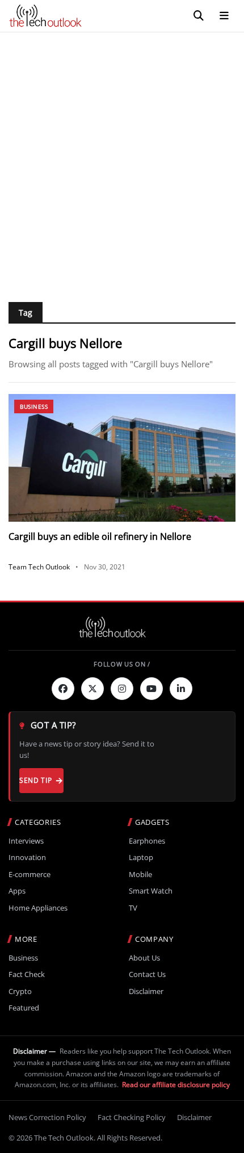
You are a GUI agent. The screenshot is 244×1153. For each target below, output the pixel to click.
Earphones (147, 841)
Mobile (140, 874)
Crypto (20, 991)
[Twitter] (92, 688)
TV (133, 908)
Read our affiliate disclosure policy (176, 1084)
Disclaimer (146, 991)
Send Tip (35, 780)
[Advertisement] (122, 160)
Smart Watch (151, 891)
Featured (24, 1008)
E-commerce (30, 874)
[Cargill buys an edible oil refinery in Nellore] (122, 458)
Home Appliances (38, 908)
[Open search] (198, 16)
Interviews (26, 841)
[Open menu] (224, 16)
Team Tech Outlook (39, 567)
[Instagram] (122, 688)
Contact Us (147, 974)
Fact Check (27, 974)
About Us (144, 958)
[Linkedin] (181, 688)
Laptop (141, 857)
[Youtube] (151, 688)
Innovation (27, 857)
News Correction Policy (47, 1117)
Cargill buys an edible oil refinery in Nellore (100, 536)
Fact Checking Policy (132, 1117)
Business (34, 406)
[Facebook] (63, 688)
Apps (17, 891)
